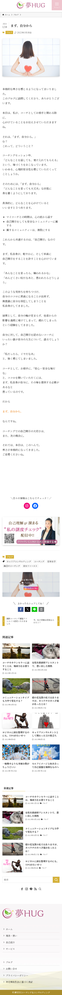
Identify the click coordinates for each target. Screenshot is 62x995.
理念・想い (11, 935)
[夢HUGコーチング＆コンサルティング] (31, 5)
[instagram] (26, 889)
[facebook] (22, 889)
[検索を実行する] (56, 880)
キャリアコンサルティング (19, 561)
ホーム (9, 929)
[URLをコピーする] (41, 609)
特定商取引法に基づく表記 (19, 982)
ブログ (9, 32)
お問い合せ (11, 968)
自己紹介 (10, 942)
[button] (20, 609)
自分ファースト (30, 565)
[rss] (35, 889)
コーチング (39, 561)
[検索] (40, 889)
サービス (10, 948)
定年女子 (51, 561)
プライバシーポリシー (17, 975)
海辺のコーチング (12, 565)
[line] (31, 889)
